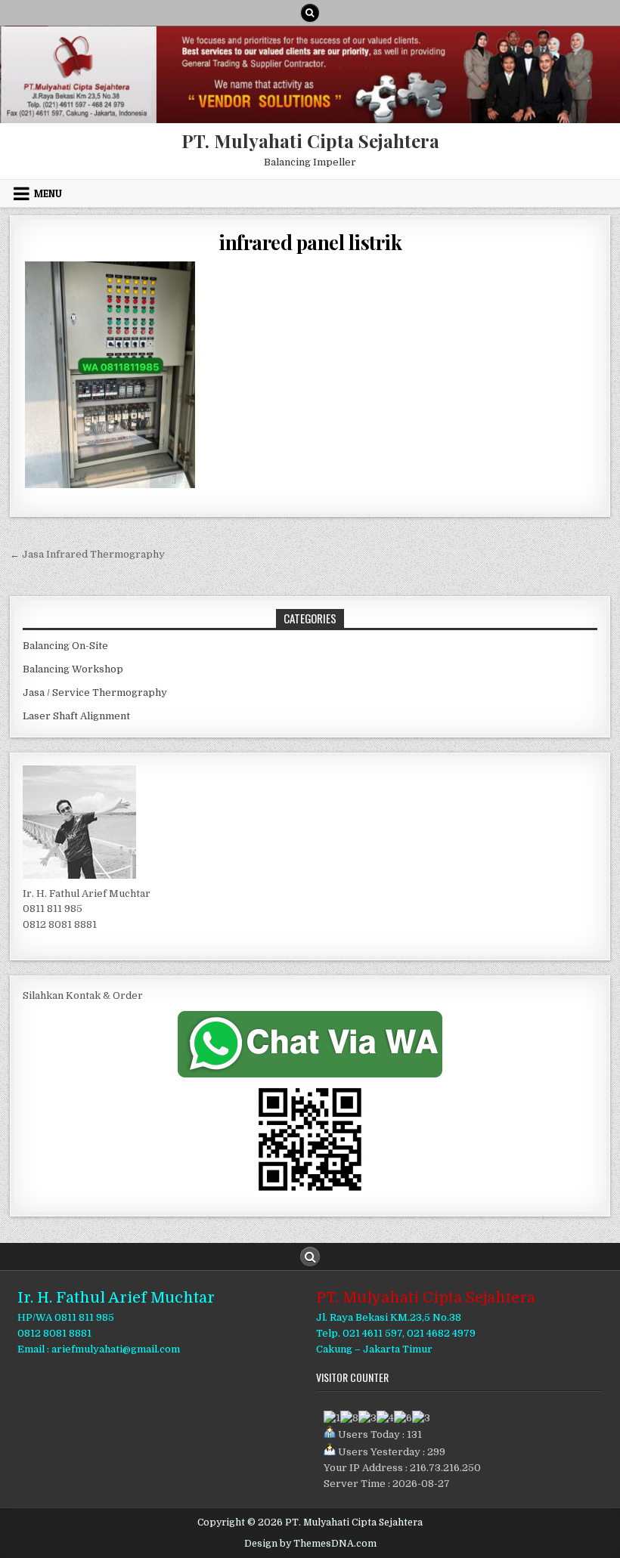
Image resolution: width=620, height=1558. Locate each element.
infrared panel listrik (310, 242)
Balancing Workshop (73, 669)
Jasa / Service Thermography (95, 692)
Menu (48, 193)
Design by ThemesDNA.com (310, 1543)
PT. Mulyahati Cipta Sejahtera (310, 140)
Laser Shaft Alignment (76, 716)
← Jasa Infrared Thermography (87, 554)
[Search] (310, 13)
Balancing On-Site (65, 645)
